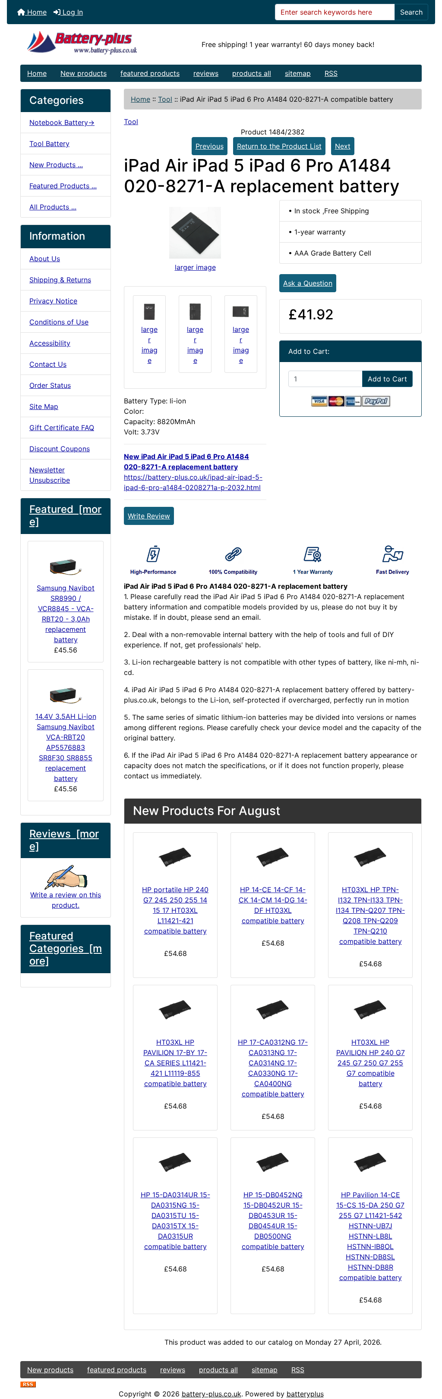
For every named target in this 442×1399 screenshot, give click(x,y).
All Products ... (52, 207)
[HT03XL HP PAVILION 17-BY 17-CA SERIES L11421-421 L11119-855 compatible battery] (175, 1009)
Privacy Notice (53, 301)
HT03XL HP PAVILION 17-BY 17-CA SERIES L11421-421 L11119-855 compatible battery (175, 1063)
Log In (71, 12)
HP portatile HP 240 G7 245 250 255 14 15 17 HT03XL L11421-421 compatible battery (175, 910)
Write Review (149, 516)
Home (36, 12)
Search (411, 12)
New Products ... (56, 164)
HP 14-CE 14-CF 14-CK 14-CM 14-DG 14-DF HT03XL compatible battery (273, 905)
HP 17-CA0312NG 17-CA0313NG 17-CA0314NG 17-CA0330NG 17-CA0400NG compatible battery (273, 1068)
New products (83, 73)
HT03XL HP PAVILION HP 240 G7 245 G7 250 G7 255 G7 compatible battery (370, 1063)
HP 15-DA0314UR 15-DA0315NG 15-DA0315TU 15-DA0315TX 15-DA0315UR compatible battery (175, 1220)
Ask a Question (307, 283)
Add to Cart (387, 379)
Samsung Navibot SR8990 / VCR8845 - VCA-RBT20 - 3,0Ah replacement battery (66, 614)
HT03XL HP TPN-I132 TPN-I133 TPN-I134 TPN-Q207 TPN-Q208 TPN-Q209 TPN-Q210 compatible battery (370, 915)
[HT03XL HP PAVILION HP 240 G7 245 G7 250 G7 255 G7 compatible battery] (370, 1009)
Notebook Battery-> (62, 122)
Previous (210, 146)
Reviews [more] (64, 840)
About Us (44, 258)
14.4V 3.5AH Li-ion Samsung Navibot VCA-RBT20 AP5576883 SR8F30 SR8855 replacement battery (65, 747)
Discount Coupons (59, 448)
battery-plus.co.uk (211, 1394)
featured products (150, 73)
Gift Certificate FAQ (61, 427)
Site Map (43, 406)
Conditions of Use (58, 322)
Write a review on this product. (65, 899)
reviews (205, 73)
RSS (331, 73)
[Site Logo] (87, 44)
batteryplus (305, 1394)
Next (342, 146)
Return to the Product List (279, 146)
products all (251, 73)
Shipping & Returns (60, 279)
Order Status (50, 385)
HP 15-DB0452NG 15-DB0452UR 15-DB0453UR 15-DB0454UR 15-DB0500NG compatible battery (273, 1220)
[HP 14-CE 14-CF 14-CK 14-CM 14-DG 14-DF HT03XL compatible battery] (273, 857)
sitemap (298, 73)
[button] (426, 1356)
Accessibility (49, 343)
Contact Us (47, 364)
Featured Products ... (63, 185)
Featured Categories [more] (65, 948)
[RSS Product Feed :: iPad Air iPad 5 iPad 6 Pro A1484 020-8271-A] (28, 1383)
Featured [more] (65, 515)
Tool (165, 99)
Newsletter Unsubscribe (49, 474)
